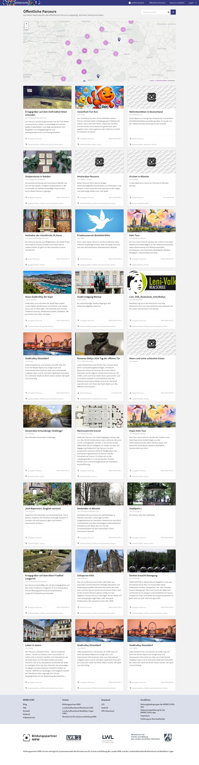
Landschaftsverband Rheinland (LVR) (77, 707)
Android (104, 707)
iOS (102, 704)
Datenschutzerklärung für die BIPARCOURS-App (153, 711)
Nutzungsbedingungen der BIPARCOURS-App (158, 705)
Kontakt (26, 711)
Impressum (145, 715)
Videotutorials (29, 717)
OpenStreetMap (161, 80)
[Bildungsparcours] (21, 2)
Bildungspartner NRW (71, 704)
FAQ (24, 707)
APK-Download (107, 711)
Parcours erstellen (177, 2)
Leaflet (151, 80)
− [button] (26, 27)
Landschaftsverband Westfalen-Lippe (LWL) (77, 712)
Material (26, 714)
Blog (25, 704)
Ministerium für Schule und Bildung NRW (79, 716)
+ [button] (26, 23)
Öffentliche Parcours (157, 2)
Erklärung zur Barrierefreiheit (153, 719)
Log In (191, 2)
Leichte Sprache (137, 2)
